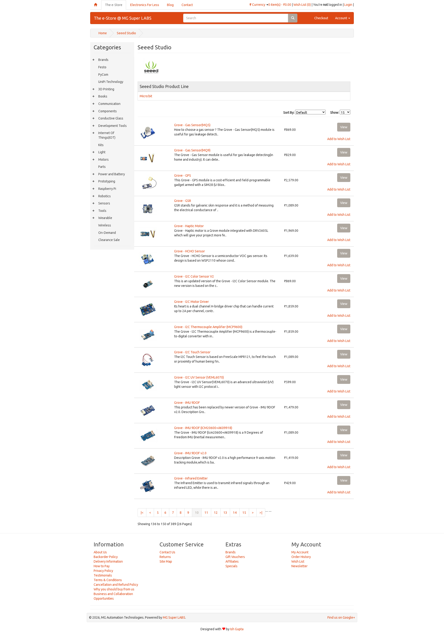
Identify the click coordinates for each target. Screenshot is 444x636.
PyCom (103, 74)
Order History (301, 557)
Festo (102, 67)
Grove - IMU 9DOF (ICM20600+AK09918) (203, 428)
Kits (101, 145)
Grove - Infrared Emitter (191, 478)
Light (101, 152)
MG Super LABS (174, 617)
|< (142, 512)
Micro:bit (146, 96)
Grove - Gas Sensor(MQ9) (192, 150)
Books (102, 96)
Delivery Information (108, 561)
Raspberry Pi (107, 189)
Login (348, 4)
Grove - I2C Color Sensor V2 (194, 276)
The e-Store (113, 5)
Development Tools (112, 126)
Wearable (105, 218)
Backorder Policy (106, 557)
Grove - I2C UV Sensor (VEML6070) (199, 377)
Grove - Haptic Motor (189, 226)
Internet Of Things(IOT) (106, 135)
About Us (100, 552)
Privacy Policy (103, 571)
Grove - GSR (182, 201)
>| (260, 512)
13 (225, 512)
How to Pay (102, 566)
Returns (165, 557)
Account (341, 18)
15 (244, 512)
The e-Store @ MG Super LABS (122, 18)
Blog (170, 5)
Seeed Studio (126, 33)
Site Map (166, 561)
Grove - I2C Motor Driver (191, 302)
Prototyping (106, 181)
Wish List (297, 561)
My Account (299, 552)
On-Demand (107, 233)
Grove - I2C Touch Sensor (192, 352)
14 (235, 512)
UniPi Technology (110, 82)
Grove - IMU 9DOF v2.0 (190, 453)
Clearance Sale (109, 240)
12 (216, 512)
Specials (231, 566)
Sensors (104, 203)
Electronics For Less (144, 5)
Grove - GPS (182, 175)
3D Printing (106, 89)
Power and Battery (111, 174)
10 (198, 512)
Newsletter (299, 566)
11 (206, 512)
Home (103, 33)
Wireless (104, 225)
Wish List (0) (302, 4)
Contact (187, 5)
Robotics (104, 196)
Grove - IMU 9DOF (187, 402)
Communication (109, 104)
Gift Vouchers (235, 557)
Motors (103, 159)
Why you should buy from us (114, 589)
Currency (258, 4)
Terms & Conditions (108, 580)
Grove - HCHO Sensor (189, 251)
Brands (103, 60)
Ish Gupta (237, 629)
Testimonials (103, 575)
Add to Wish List (338, 139)
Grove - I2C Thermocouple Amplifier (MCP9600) (208, 327)
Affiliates (232, 561)
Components (107, 111)
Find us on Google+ (341, 617)
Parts (102, 167)
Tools (102, 211)
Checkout (321, 18)
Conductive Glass (110, 118)
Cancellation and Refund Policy (116, 584)
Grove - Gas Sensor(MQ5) (192, 125)
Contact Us (167, 552)
